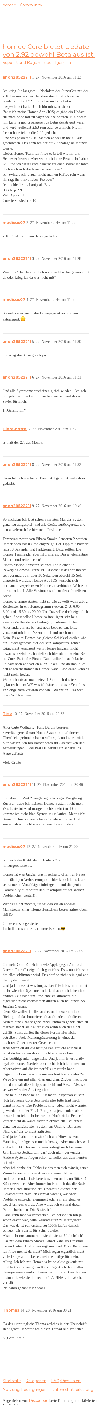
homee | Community (22, 5)
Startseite (12, 1380)
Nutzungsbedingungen (25, 1389)
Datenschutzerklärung (72, 1389)
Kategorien (36, 1380)
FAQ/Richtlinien (66, 1380)
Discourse (38, 1400)
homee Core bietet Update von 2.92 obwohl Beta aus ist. (49, 50)
